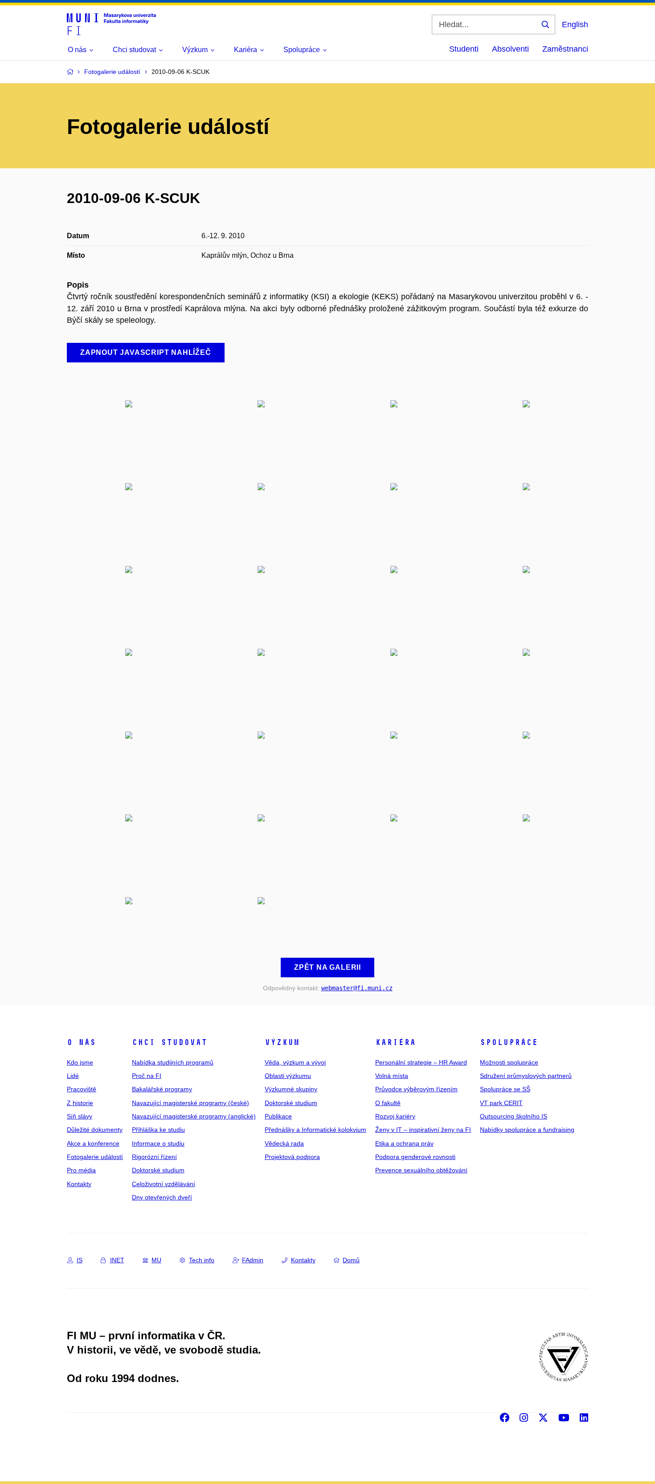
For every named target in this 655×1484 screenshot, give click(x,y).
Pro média (81, 1170)
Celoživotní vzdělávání (163, 1183)
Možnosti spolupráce (509, 1062)
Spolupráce (509, 1042)
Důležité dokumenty (95, 1129)
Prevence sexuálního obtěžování (421, 1170)
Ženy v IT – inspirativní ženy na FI (423, 1129)
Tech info (201, 1260)
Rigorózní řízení (154, 1156)
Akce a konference (93, 1143)
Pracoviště (81, 1089)
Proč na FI (146, 1075)
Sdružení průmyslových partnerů (526, 1075)
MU (156, 1260)
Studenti (464, 49)
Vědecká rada (284, 1143)
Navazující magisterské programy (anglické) (194, 1116)
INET (117, 1260)
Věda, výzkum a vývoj (295, 1062)
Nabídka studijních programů (172, 1062)
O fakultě (388, 1102)
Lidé (73, 1075)
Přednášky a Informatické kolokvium (315, 1129)
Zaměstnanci (565, 49)
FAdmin (252, 1260)
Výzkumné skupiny (291, 1089)
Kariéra (395, 1042)
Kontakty (79, 1183)
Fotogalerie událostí (95, 1156)
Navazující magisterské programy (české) (190, 1102)
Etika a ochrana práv (404, 1143)
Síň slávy (79, 1116)
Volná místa (391, 1075)
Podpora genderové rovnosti (415, 1156)
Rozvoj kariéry (395, 1116)
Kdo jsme (80, 1062)
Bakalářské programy (162, 1089)
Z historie (80, 1102)
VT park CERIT (501, 1102)
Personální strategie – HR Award (421, 1062)
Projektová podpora (292, 1156)
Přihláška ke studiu (158, 1129)
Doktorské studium (158, 1170)
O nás (81, 1042)
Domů (351, 1260)
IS (79, 1260)
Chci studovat (169, 1042)
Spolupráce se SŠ (505, 1089)
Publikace (278, 1116)
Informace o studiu (158, 1143)
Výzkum (282, 1042)
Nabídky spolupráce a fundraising (527, 1129)
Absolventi (510, 49)
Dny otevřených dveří (162, 1197)
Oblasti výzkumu (288, 1075)
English (575, 24)
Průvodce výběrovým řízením (416, 1089)
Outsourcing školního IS (513, 1116)
